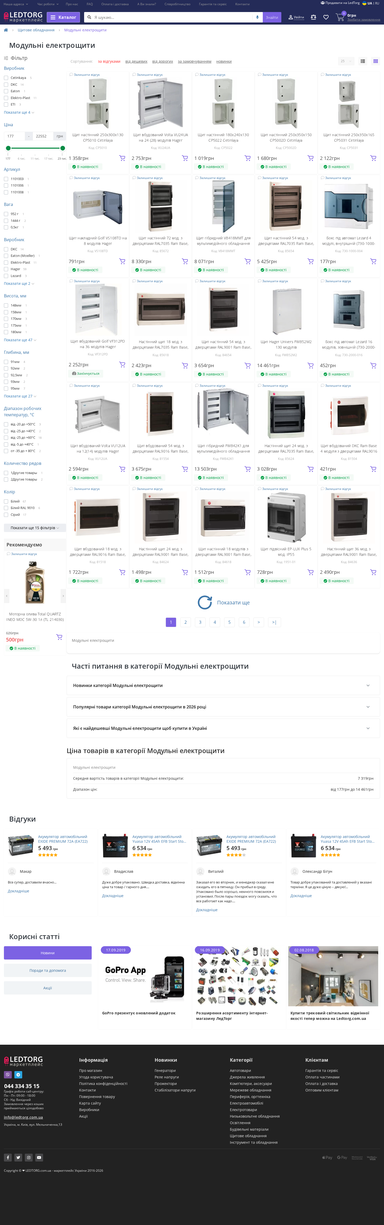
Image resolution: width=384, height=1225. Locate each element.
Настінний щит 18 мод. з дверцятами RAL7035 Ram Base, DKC (160, 347)
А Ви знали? (146, 4)
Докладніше (18, 891)
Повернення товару (97, 1096)
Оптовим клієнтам (321, 1090)
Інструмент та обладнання (254, 1142)
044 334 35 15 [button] (21, 1086)
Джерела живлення (247, 1076)
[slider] (8, 148)
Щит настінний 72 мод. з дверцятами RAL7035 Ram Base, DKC (160, 243)
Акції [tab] (47, 987)
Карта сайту (90, 1103)
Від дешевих (136, 61)
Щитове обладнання (36, 29)
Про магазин (90, 1070)
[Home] (6, 29)
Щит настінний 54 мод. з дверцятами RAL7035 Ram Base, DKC (286, 243)
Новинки (224, 61)
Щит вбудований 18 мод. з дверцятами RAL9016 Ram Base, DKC (98, 554)
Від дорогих (162, 61)
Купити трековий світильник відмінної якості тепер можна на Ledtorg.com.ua (329, 1015)
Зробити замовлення (363, 19)
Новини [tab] (48, 952)
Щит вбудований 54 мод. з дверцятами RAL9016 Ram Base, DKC (160, 451)
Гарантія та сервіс (213, 4)
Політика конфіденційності (103, 1083)
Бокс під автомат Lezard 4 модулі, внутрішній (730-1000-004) (349, 243)
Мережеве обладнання (250, 1090)
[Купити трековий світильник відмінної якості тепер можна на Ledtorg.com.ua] (333, 975)
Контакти (242, 4)
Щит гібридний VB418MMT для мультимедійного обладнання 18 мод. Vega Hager (223, 243)
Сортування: (82, 61)
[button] (16, 4)
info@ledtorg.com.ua (23, 1117)
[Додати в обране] (58, 558)
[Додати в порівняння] (59, 565)
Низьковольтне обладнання (255, 1116)
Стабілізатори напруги (175, 1090)
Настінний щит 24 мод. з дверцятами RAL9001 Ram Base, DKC (160, 554)
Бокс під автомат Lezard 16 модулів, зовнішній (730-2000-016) (349, 347)
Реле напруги (167, 1076)
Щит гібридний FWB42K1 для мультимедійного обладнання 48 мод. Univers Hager (223, 451)
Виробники (89, 1109)
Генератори (165, 1070)
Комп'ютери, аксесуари (251, 1083)
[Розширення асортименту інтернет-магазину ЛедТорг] (239, 975)
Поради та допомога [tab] (48, 970)
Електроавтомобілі (246, 1103)
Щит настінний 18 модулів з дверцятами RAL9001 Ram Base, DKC (223, 554)
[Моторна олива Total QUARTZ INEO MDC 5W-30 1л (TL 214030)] (35, 582)
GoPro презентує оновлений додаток (139, 1012)
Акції (83, 1116)
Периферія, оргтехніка (250, 1096)
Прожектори (166, 1083)
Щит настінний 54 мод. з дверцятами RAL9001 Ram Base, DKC (223, 347)
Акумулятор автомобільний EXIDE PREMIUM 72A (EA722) (63, 839)
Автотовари (240, 1070)
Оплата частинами (322, 1076)
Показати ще (233, 602)
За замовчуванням (194, 61)
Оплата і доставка (115, 4)
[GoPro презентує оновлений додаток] (145, 975)
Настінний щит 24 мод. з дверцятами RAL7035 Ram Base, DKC (286, 451)
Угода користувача (96, 1076)
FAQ (90, 4)
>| (274, 622)
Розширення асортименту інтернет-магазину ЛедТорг (232, 1015)
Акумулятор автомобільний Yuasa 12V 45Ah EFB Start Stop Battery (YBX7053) (159, 839)
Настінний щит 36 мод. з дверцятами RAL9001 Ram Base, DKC (349, 554)
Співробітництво (177, 4)
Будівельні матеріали (249, 1129)
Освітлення (240, 1122)
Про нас (72, 4)
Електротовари (243, 1109)
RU (377, 3)
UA (370, 3)
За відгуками (109, 61)
